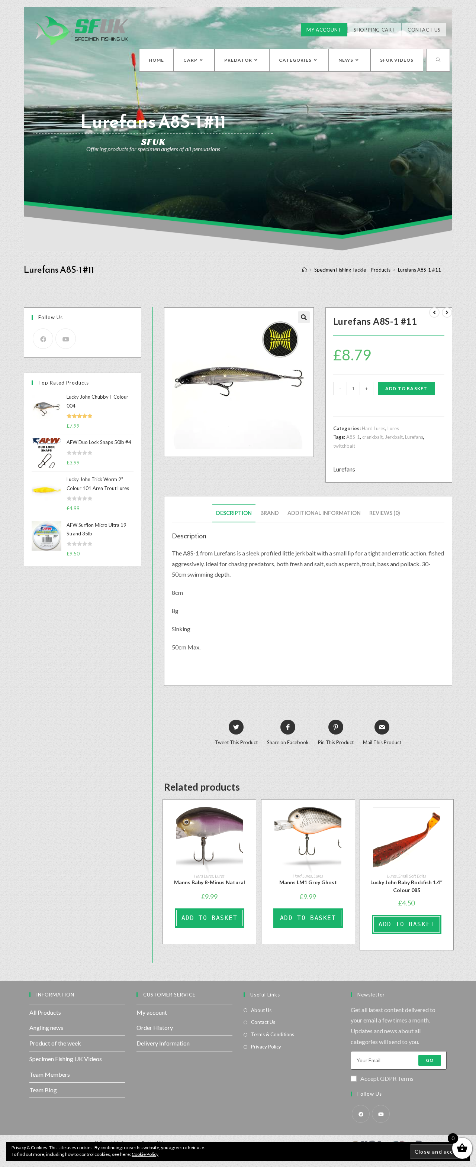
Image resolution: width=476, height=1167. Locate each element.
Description (234, 513)
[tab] (233, 513)
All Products (45, 1012)
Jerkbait (394, 437)
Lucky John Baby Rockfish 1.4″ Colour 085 (406, 886)
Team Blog (43, 1089)
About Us (261, 1010)
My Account (323, 30)
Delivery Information (163, 1043)
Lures (393, 428)
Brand (269, 513)
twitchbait (344, 446)
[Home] (304, 270)
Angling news (46, 1027)
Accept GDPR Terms (387, 1078)
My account (151, 1012)
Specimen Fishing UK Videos (65, 1058)
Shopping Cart (374, 30)
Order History (154, 1027)
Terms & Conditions (272, 1034)
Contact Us (424, 30)
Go (430, 1060)
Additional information (324, 513)
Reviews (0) (384, 513)
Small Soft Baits (412, 876)
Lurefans (414, 437)
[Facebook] (43, 338)
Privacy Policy (266, 1047)
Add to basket (406, 388)
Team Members (49, 1074)
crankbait (372, 437)
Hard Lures (373, 428)
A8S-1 (353, 437)
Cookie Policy (145, 1154)
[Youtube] (65, 338)
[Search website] (438, 60)
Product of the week (55, 1043)
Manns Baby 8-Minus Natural (209, 882)
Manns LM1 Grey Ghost (308, 882)
